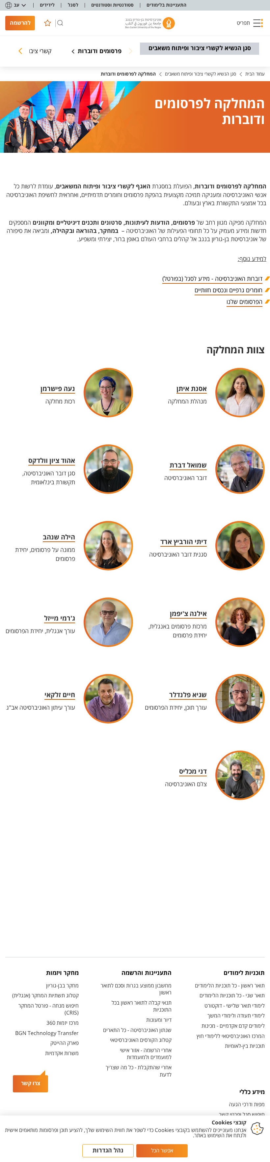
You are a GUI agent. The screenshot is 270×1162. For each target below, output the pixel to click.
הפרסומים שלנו (244, 302)
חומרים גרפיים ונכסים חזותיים (228, 290)
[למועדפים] (47, 23)
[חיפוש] (60, 23)
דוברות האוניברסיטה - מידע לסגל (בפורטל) (212, 278)
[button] (250, 23)
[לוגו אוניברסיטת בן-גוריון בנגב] (150, 23)
